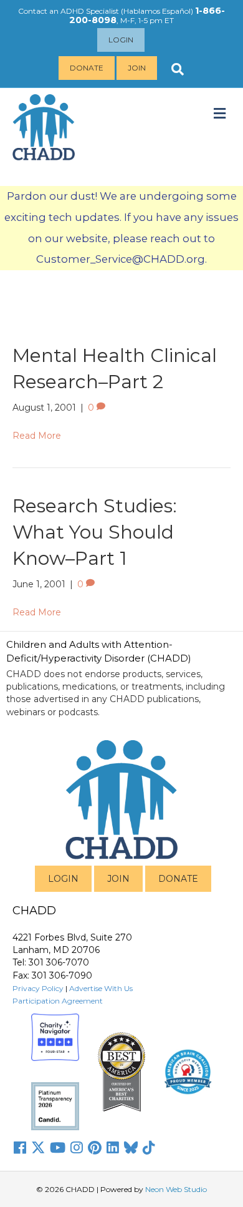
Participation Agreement (57, 1000)
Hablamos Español (157, 11)
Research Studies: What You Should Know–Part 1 (94, 532)
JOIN (118, 878)
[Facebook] (20, 1147)
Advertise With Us (101, 988)
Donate (86, 67)
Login (120, 39)
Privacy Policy (38, 988)
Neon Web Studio (176, 1189)
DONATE (178, 878)
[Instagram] (76, 1147)
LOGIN (63, 878)
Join (137, 67)
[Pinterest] (95, 1147)
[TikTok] (149, 1147)
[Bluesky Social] (131, 1147)
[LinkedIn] (113, 1147)
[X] (38, 1147)
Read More (36, 435)
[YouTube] (57, 1147)
